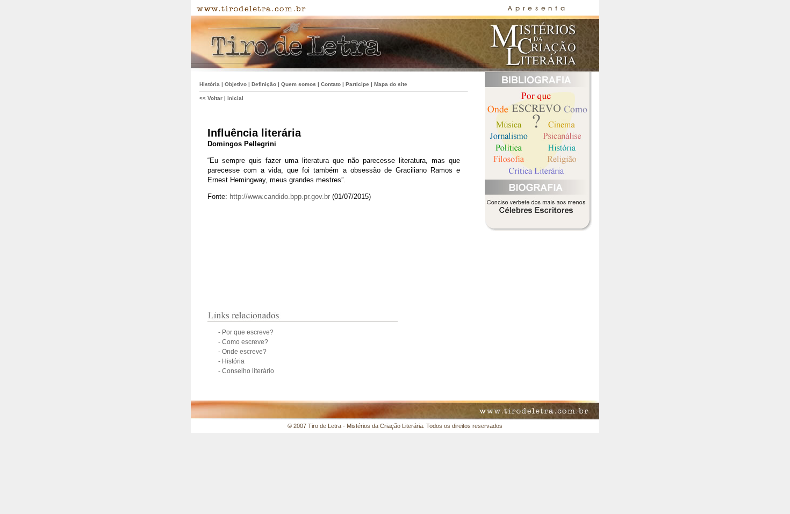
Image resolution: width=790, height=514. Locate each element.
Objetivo (236, 84)
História (209, 84)
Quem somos (298, 84)
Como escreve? (244, 342)
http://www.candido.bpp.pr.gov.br (279, 196)
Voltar (214, 98)
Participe (357, 84)
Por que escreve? (248, 332)
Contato (331, 84)
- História (231, 361)
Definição (264, 84)
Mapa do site (390, 84)
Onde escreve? (243, 351)
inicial (235, 98)
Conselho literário (247, 371)
